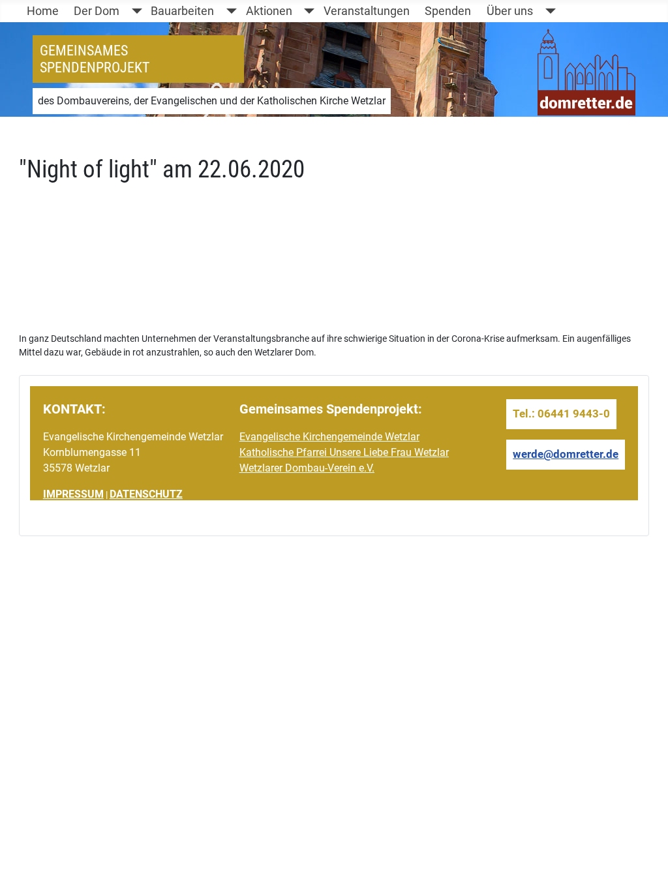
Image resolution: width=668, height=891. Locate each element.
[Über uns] (547, 11)
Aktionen (269, 11)
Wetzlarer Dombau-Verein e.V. (306, 468)
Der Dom (96, 11)
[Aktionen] (307, 11)
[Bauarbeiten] (228, 11)
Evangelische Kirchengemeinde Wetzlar (329, 436)
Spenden (448, 11)
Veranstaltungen (367, 11)
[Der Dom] (134, 11)
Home (43, 11)
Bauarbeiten (182, 11)
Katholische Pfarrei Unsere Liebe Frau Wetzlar (344, 452)
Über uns (510, 11)
